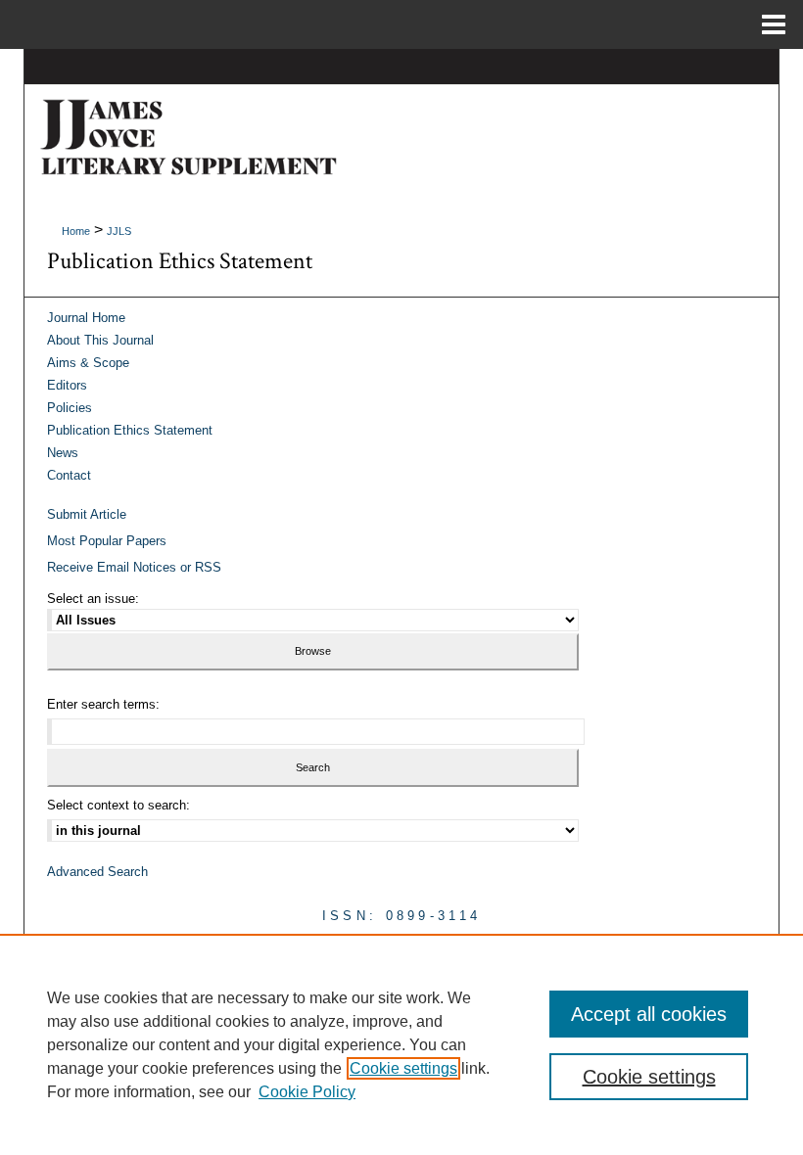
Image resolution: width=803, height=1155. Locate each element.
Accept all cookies (649, 1014)
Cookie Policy (307, 1092)
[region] (401, 1044)
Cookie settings (403, 1068)
